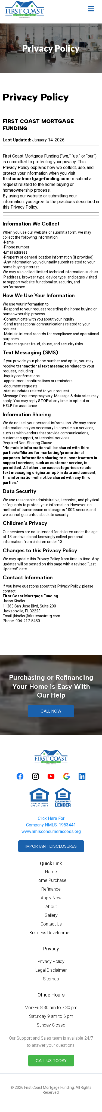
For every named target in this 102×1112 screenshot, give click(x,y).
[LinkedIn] (82, 776)
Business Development (51, 932)
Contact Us (51, 924)
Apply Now (51, 897)
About (51, 906)
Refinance (51, 889)
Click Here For (51, 818)
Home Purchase (51, 880)
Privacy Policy (51, 961)
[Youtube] (51, 776)
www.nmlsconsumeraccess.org (51, 831)
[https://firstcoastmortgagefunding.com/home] (24, 9)
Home (51, 871)
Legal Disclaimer (51, 970)
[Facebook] (20, 776)
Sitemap (51, 978)
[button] (91, 9)
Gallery (51, 915)
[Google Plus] (66, 776)
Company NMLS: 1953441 (51, 825)
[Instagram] (35, 776)
